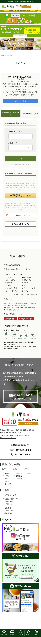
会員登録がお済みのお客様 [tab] (10, 114)
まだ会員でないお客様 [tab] (30, 114)
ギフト (27, 469)
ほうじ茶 (7, 484)
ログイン (37, 9)
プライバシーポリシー (8, 438)
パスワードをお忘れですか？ (20, 164)
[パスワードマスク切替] (29, 147)
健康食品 (18, 476)
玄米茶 (6, 481)
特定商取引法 (9, 513)
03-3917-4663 (9, 435)
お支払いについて (11, 499)
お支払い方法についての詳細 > (25, 295)
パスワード (13, 143)
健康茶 (6, 473)
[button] (20, 224)
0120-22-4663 (23, 450)
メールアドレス (15, 131)
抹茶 (6, 479)
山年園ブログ (9, 511)
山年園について (10, 495)
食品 (15, 469)
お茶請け (18, 473)
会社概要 (7, 508)
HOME (3, 56)
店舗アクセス (9, 501)
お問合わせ (8, 504)
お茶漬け (18, 479)
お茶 (4, 469)
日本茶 (6, 476)
